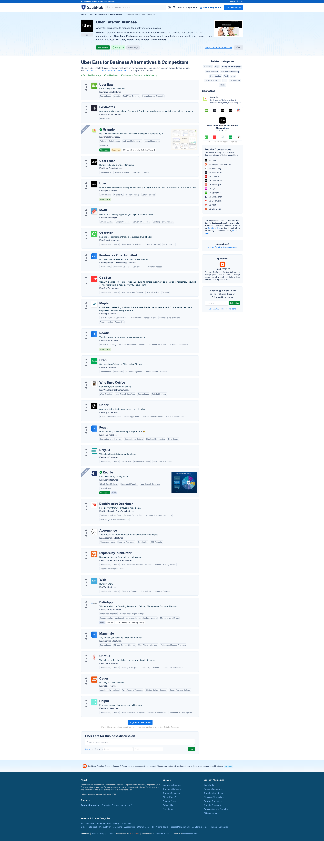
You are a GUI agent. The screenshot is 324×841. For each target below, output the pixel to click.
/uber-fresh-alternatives (94, 158)
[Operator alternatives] (94, 234)
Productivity (105, 827)
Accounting (129, 827)
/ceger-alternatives (92, 675)
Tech (233, 76)
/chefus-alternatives (92, 653)
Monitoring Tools (199, 827)
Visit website (103, 47)
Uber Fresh (150, 36)
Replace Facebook (213, 789)
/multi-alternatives (91, 207)
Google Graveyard (212, 805)
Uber (122, 39)
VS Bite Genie (214, 209)
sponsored (228, 766)
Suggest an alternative (140, 722)
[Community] (174, 7)
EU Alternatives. (121, 70)
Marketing (117, 827)
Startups (112, 1)
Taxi (226, 76)
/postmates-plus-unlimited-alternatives (101, 252)
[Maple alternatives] (94, 304)
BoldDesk (221, 268)
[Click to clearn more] (162, 766)
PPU (94, 256)
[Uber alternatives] (94, 184)
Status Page (133, 47)
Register (233, 1)
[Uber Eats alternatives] (94, 86)
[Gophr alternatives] (94, 406)
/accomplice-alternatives (95, 527)
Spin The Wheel (162, 834)
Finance (213, 827)
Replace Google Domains (216, 809)
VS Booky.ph (214, 184)
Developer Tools (103, 823)
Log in (88, 749)
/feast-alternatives (91, 424)
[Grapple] (94, 131)
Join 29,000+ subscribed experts (222, 309)
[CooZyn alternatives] (94, 279)
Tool (224, 80)
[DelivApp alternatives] (94, 603)
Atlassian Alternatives (214, 797)
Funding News (169, 801)
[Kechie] (94, 473)
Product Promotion (90, 805)
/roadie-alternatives (92, 330)
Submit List (168, 805)
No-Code (89, 823)
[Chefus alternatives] (94, 657)
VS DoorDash (214, 200)
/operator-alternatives (93, 230)
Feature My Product (213, 7)
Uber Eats (119, 36)
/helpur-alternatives (92, 698)
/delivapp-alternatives (93, 599)
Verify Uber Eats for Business (218, 47)
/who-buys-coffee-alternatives (97, 379)
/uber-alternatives (91, 180)
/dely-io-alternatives (92, 447)
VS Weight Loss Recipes (219, 164)
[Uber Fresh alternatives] (94, 162)
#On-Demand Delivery (131, 75)
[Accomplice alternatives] (94, 532)
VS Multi (212, 205)
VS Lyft (211, 188)
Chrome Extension (171, 793)
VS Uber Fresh (215, 180)
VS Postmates (215, 172)
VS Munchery (214, 168)
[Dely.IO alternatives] (94, 451)
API (130, 805)
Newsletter (168, 809)
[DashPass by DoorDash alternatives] (94, 505)
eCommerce (143, 827)
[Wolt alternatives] (94, 581)
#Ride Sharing (150, 75)
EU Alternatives (214, 228)
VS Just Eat (213, 176)
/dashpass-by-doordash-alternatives (100, 500)
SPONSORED (85, 128)
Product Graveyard (213, 801)
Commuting (208, 67)
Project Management (179, 827)
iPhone (222, 85)
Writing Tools (162, 827)
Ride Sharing (215, 76)
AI (82, 823)
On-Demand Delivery (230, 71)
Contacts (106, 805)
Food (217, 67)
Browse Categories (172, 785)
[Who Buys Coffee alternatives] (94, 384)
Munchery (161, 39)
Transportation (235, 80)
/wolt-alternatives (91, 576)
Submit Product (233, 7)
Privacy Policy (98, 834)
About (124, 805)
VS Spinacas (214, 192)
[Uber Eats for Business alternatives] (87, 26)
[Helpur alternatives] (94, 702)
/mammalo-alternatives (94, 630)
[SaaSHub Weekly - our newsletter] (169, 7)
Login (241, 1)
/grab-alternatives (91, 357)
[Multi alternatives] (94, 211)
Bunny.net (134, 834)
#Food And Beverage (91, 75)
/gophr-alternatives (92, 402)
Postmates (132, 36)
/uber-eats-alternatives (94, 81)
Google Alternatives (213, 793)
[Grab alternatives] (94, 361)
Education (223, 827)
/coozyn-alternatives (93, 274)
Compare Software (172, 789)
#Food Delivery (111, 75)
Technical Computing (212, 80)
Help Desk (92, 827)
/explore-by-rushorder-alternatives (99, 550)
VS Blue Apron (215, 196)
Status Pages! (169, 797)
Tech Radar (209, 785)
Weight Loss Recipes (137, 39)
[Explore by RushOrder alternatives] (94, 554)
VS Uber (212, 160)
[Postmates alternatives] (94, 108)
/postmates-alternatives (94, 104)
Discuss (115, 805)
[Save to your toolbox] (87, 34)
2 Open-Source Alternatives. (100, 70)
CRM (83, 827)
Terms (110, 834)
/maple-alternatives (92, 300)
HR (152, 827)
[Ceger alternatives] (94, 679)
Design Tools (119, 823)
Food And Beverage (231, 66)
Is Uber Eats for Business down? (222, 247)
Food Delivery (212, 71)
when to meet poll (189, 834)
